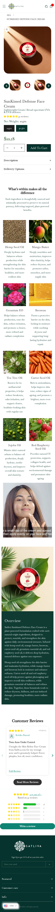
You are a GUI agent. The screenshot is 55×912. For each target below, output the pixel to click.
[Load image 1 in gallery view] (15, 85)
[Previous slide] (2, 755)
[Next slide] (52, 755)
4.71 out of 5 (35, 794)
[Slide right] (48, 85)
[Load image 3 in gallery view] (39, 85)
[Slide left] (6, 85)
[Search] (46, 6)
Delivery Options (27, 169)
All (9, 15)
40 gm (22, 128)
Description (27, 160)
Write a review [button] (27, 826)
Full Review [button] (15, 771)
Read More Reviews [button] (27, 782)
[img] (16, 730)
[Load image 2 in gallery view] (27, 85)
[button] (4, 6)
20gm (9, 128)
